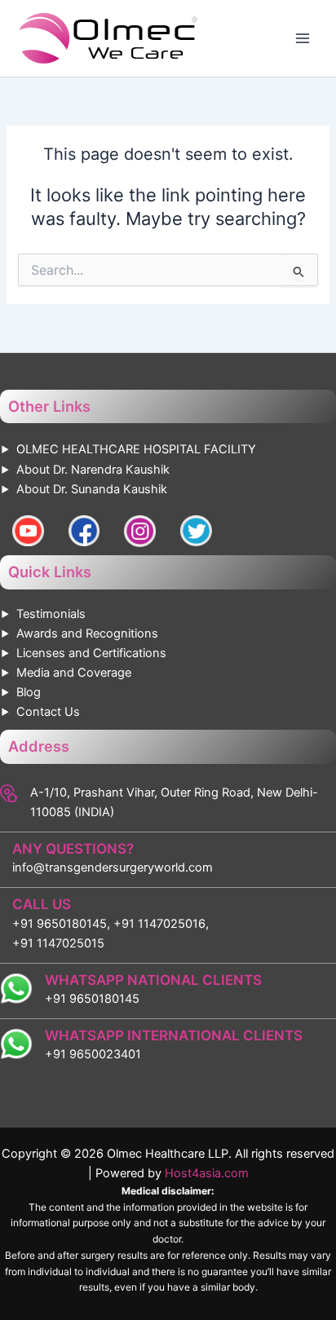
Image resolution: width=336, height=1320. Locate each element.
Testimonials (51, 614)
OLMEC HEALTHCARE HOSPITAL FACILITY (136, 449)
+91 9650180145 (92, 998)
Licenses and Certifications (91, 653)
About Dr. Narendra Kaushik (93, 469)
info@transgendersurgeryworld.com (112, 867)
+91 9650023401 (93, 1054)
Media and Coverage (73, 672)
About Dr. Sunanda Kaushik (91, 489)
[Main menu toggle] (302, 38)
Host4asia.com (207, 1173)
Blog (28, 692)
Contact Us (48, 711)
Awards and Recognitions (87, 633)
